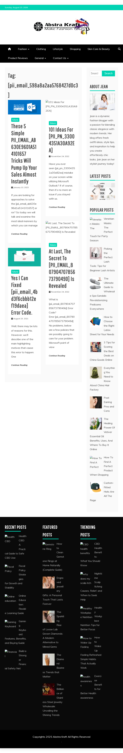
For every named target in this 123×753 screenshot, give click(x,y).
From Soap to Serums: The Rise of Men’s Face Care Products (102, 191)
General (39, 58)
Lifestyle (58, 49)
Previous (94, 192)
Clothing (41, 49)
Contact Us (59, 58)
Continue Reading (19, 234)
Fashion (22, 49)
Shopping (75, 49)
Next (110, 192)
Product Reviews (18, 58)
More (15, 119)
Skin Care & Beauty (99, 49)
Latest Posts (100, 176)
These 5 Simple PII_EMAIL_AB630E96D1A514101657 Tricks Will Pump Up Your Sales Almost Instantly (24, 153)
